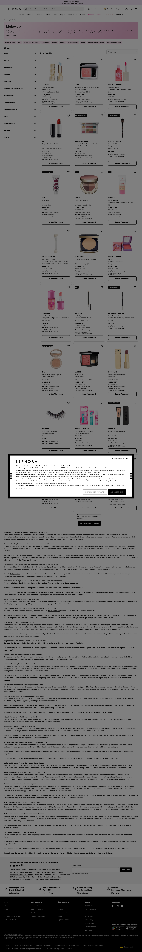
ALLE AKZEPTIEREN (116, 492)
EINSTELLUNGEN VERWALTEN (95, 492)
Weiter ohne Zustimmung (120, 458)
